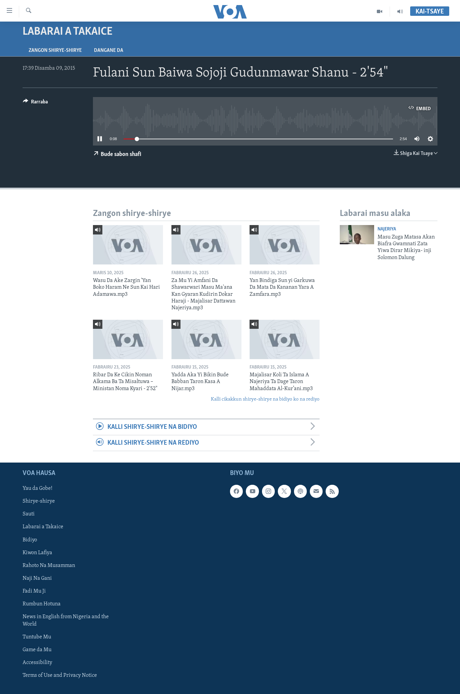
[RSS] (332, 491)
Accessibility (37, 662)
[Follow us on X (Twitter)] (284, 491)
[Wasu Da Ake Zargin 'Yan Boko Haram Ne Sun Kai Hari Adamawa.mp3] (128, 244)
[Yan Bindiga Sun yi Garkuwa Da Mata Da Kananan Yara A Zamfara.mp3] (285, 244)
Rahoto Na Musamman (49, 565)
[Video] (379, 11)
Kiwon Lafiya (37, 553)
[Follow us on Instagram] (268, 491)
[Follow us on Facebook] (236, 491)
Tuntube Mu (37, 637)
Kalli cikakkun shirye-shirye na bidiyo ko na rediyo (265, 399)
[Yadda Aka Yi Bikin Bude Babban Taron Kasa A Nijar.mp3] (206, 339)
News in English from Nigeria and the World (66, 620)
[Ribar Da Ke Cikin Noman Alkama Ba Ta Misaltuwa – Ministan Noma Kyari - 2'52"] (128, 339)
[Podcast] (300, 491)
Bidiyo (30, 540)
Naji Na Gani (37, 578)
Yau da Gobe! (38, 489)
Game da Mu (37, 650)
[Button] (35, 103)
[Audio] (400, 11)
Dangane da (108, 50)
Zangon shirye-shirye (55, 50)
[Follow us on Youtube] (252, 491)
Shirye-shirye (39, 501)
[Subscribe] (316, 491)
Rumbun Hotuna (42, 604)
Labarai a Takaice (43, 527)
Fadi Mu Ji (34, 591)
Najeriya (386, 229)
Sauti (29, 514)
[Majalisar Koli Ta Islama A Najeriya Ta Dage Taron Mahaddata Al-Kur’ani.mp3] (285, 339)
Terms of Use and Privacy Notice (60, 675)
